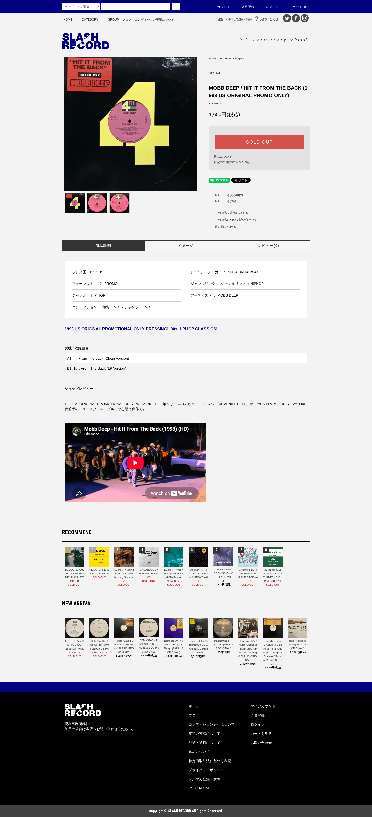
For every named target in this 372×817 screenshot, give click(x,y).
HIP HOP (225, 58)
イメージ (186, 246)
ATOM (204, 788)
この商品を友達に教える (231, 213)
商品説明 (103, 246)
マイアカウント (263, 706)
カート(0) (300, 7)
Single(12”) (241, 58)
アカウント (222, 7)
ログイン (272, 7)
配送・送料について (204, 743)
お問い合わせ (269, 19)
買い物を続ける (225, 227)
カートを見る (261, 733)
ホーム (194, 706)
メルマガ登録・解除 (238, 19)
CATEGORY (90, 20)
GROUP (113, 20)
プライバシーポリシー (206, 770)
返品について (223, 156)
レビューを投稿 (225, 201)
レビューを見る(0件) (229, 195)
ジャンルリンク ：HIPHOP (242, 284)
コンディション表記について (154, 20)
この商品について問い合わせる (236, 220)
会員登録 (248, 7)
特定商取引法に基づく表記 (232, 162)
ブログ (126, 20)
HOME (67, 20)
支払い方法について (204, 733)
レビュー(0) (268, 246)
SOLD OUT (259, 141)
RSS (192, 788)
